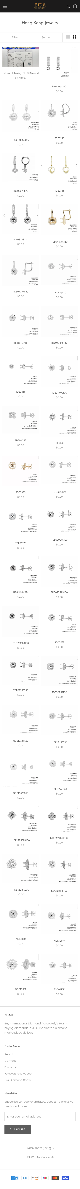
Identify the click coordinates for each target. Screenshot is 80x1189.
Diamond (10, 1067)
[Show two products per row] (74, 37)
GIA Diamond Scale (17, 1080)
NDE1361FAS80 (20, 139)
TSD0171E (59, 989)
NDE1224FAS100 (59, 838)
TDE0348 (59, 443)
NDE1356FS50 (59, 789)
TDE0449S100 (59, 392)
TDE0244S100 (20, 592)
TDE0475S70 (59, 292)
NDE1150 (21, 939)
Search (9, 1054)
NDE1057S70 (59, 86)
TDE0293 (59, 138)
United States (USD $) (38, 1148)
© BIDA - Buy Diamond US (40, 1157)
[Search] (68, 6)
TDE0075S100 (59, 692)
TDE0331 (59, 190)
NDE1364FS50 (20, 741)
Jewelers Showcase (18, 1073)
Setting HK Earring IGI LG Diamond (21, 73)
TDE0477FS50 (20, 291)
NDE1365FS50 (59, 742)
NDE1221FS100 (59, 891)
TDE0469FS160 (59, 241)
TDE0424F (20, 440)
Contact (10, 1061)
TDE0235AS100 (59, 592)
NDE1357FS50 (20, 793)
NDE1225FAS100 (21, 840)
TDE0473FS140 (59, 343)
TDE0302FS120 (59, 540)
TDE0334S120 (20, 239)
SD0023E (59, 642)
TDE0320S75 (59, 492)
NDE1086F (20, 989)
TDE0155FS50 (20, 690)
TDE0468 (20, 392)
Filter (15, 37)
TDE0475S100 (20, 343)
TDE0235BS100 (21, 643)
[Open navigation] (5, 6)
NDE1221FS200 (20, 890)
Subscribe (18, 1129)
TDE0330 (20, 492)
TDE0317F (20, 543)
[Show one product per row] (68, 37)
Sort (44, 37)
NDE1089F (59, 941)
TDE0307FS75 (20, 191)
